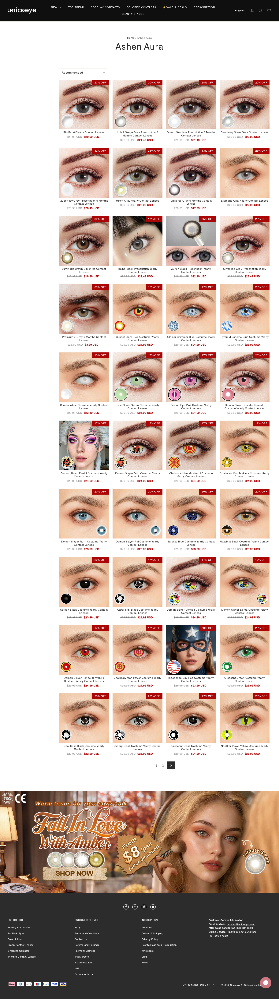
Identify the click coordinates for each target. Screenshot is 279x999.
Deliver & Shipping (152, 933)
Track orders (82, 956)
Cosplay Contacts (105, 7)
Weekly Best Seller (19, 927)
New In (56, 7)
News (145, 962)
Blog (144, 956)
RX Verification (83, 962)
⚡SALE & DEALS (175, 7)
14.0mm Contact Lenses (22, 956)
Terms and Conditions (87, 933)
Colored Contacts (141, 7)
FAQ (77, 927)
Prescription (204, 7)
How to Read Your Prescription (159, 945)
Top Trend (76, 7)
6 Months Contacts (19, 950)
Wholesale (148, 950)
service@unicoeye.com (241, 924)
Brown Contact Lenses (21, 945)
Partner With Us (84, 974)
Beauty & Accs (133, 13)
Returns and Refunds (87, 945)
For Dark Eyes (16, 933)
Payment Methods (85, 950)
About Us (147, 927)
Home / (131, 37)
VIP (77, 968)
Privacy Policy (150, 939)
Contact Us (81, 939)
